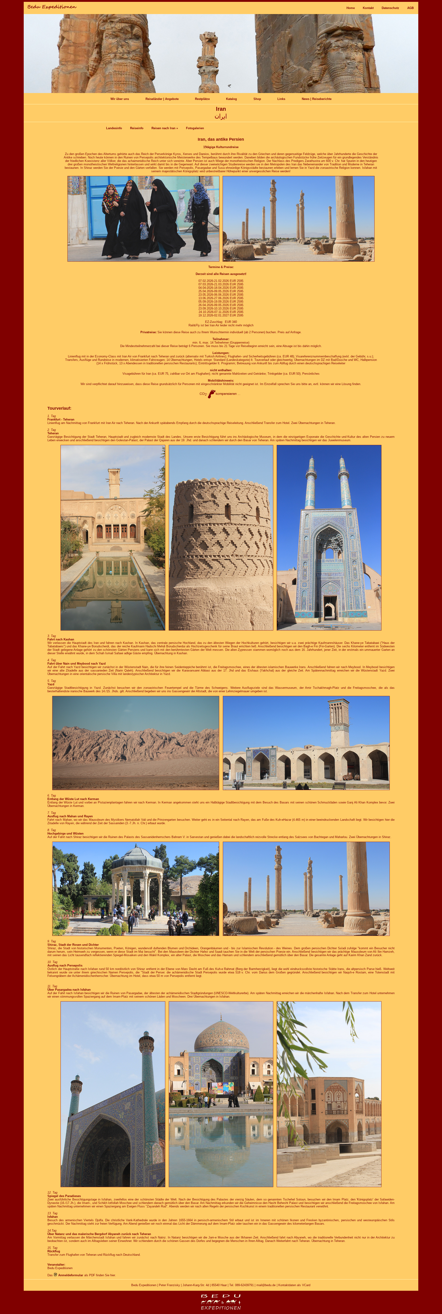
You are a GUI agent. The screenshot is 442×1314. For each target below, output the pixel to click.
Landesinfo (114, 128)
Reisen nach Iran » (164, 128)
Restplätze (202, 99)
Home (350, 8)
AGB (410, 8)
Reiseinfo (136, 128)
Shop (257, 99)
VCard (306, 1285)
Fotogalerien (195, 128)
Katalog (231, 99)
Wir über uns (119, 99)
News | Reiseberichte (317, 99)
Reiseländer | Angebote (162, 99)
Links (281, 99)
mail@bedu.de (266, 1285)
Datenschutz (390, 8)
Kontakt (368, 8)
